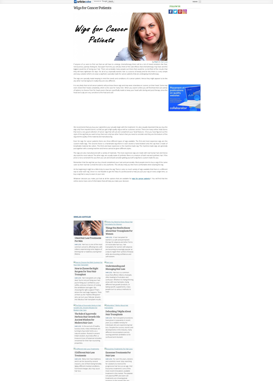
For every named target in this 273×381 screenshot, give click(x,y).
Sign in (195, 2)
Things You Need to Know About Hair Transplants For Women (119, 230)
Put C (156, 62)
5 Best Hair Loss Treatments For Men (88, 239)
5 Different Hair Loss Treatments (85, 354)
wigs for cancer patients (141, 178)
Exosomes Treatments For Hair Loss (118, 354)
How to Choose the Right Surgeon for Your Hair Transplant (86, 271)
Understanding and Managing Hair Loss (115, 267)
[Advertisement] (120, 109)
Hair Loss (164, 62)
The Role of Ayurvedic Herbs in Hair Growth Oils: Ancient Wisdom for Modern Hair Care (87, 318)
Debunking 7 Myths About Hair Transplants (118, 313)
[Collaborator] (184, 110)
